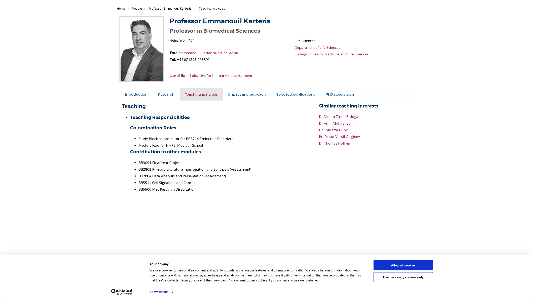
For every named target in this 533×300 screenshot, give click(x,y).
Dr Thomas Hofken (334, 143)
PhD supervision (340, 94)
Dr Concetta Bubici (334, 130)
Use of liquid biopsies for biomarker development (211, 75)
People (137, 8)
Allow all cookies (403, 265)
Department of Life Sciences (317, 47)
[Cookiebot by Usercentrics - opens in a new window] (122, 292)
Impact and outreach (247, 94)
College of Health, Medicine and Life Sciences (331, 54)
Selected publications (295, 94)
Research (166, 94)
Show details (158, 292)
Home (121, 8)
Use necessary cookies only (403, 277)
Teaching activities (201, 94)
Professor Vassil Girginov (339, 136)
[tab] (136, 94)
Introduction (136, 94)
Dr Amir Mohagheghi (336, 123)
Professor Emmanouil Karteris (170, 8)
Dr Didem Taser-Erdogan (339, 116)
